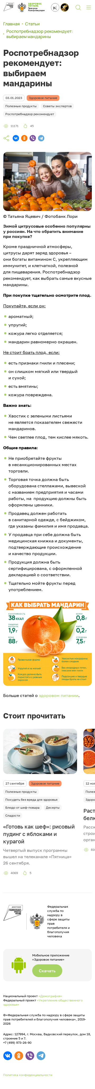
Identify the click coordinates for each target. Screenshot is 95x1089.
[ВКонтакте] (16, 138)
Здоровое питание (45, 783)
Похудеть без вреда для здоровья (31, 800)
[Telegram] (41, 138)
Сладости (12, 815)
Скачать (47, 970)
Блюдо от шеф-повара (22, 807)
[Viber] (33, 138)
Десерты (53, 807)
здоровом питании (58, 695)
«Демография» (50, 996)
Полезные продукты (21, 792)
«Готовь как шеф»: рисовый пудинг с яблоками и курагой (39, 833)
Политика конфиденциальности (27, 1075)
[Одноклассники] (24, 138)
